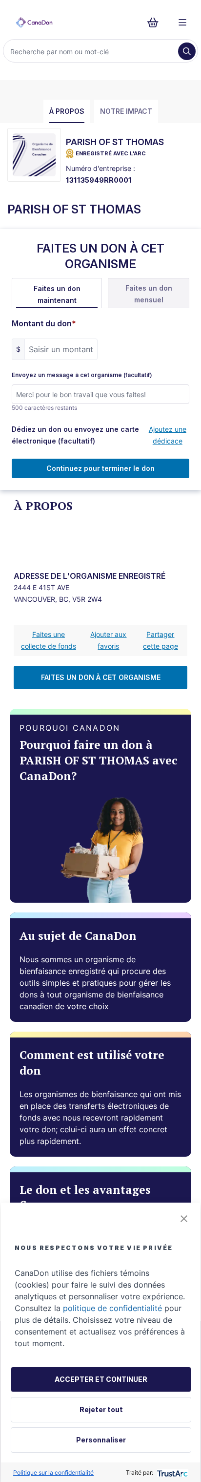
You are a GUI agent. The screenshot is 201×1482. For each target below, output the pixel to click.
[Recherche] (187, 51)
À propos (66, 111)
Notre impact (126, 111)
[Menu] (182, 22)
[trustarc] (171, 1472)
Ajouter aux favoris (108, 640)
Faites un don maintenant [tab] (57, 294)
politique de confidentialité (112, 1308)
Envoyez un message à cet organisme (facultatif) (82, 375)
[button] (184, 1218)
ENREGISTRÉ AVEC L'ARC (111, 153)
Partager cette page (160, 640)
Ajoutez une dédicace (167, 435)
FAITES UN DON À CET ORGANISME (101, 677)
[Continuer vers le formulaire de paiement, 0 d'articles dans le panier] (155, 22)
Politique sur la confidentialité (53, 1472)
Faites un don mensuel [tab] (148, 294)
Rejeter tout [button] (101, 1409)
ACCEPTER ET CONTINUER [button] (101, 1379)
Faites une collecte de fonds (48, 640)
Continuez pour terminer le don (100, 468)
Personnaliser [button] (101, 1440)
